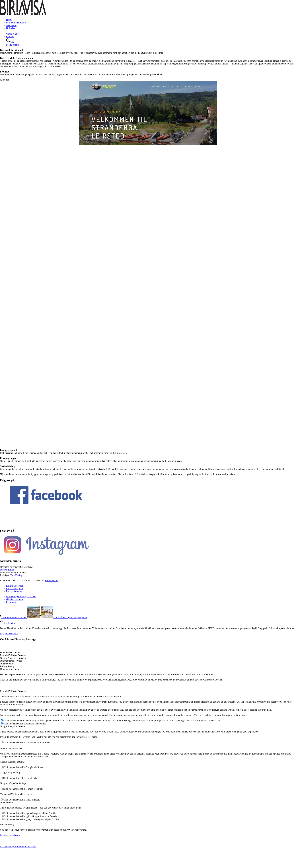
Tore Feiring (16, 575)
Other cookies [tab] (7, 663)
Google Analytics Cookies (13, 726)
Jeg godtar (5, 633)
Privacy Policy (7, 824)
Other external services (11, 748)
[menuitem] (151, 20)
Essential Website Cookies (13, 691)
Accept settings (7, 846)
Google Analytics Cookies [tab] (13, 658)
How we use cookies (10, 669)
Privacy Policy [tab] (7, 666)
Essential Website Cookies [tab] (13, 655)
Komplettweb (51, 580)
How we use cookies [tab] (10, 652)
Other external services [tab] (11, 661)
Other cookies (7, 802)
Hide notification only (25, 846)
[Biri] (23, 14)
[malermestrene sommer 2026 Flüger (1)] (148, 228)
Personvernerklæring (10, 835)
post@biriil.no (7, 569)
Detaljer (14, 633)
